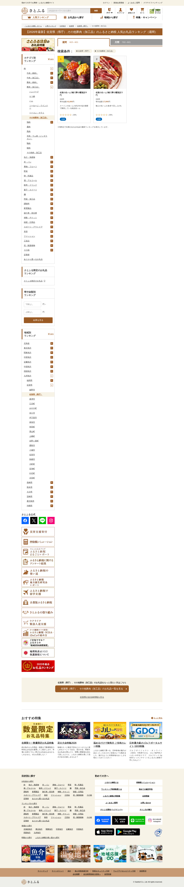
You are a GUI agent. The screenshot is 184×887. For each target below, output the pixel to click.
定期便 (26, 255)
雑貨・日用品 (29, 222)
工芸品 (26, 241)
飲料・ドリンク (30, 185)
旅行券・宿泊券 (30, 213)
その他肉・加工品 (34, 153)
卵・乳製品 (28, 176)
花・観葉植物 (29, 245)
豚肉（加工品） (33, 87)
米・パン (27, 162)
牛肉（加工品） (33, 78)
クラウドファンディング (152, 3)
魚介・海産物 (29, 157)
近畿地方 (27, 362)
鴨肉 (28, 143)
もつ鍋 (32, 96)
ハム (31, 101)
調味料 (26, 204)
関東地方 (27, 353)
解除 (52, 59)
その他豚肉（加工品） (38, 117)
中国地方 (27, 366)
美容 (26, 231)
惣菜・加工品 (29, 199)
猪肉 (28, 148)
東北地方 (27, 348)
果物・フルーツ (30, 167)
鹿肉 (28, 127)
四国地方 (27, 371)
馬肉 (28, 131)
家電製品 (27, 208)
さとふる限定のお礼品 (33, 281)
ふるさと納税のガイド (109, 11)
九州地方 (27, 376)
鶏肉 (28, 122)
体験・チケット (30, 218)
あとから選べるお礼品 (33, 259)
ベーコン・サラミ (36, 113)
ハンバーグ (34, 92)
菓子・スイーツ (30, 190)
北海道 (26, 343)
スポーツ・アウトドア (33, 227)
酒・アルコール (30, 180)
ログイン (106, 3)
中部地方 (27, 357)
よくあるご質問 (134, 3)
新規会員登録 (119, 3)
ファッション (29, 236)
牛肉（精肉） (32, 73)
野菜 (26, 171)
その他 (26, 250)
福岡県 (29, 380)
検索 (96, 11)
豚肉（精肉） (32, 82)
